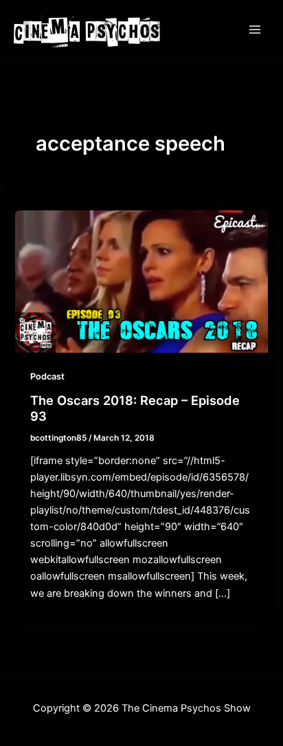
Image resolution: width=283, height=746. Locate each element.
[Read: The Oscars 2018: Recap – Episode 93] (141, 281)
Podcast (47, 376)
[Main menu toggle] (254, 29)
